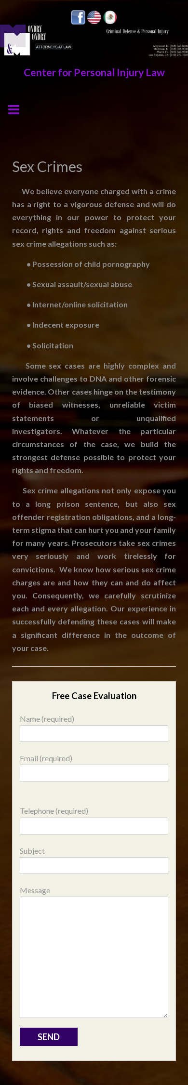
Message (35, 890)
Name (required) (47, 718)
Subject (32, 850)
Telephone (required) (54, 810)
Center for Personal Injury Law (94, 72)
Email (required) (46, 758)
